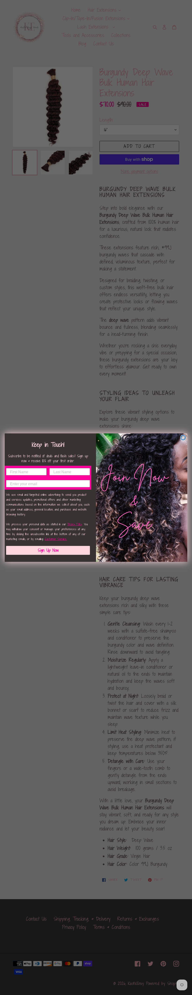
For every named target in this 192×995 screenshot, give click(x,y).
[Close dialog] (183, 437)
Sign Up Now (48, 550)
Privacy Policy (74, 524)
